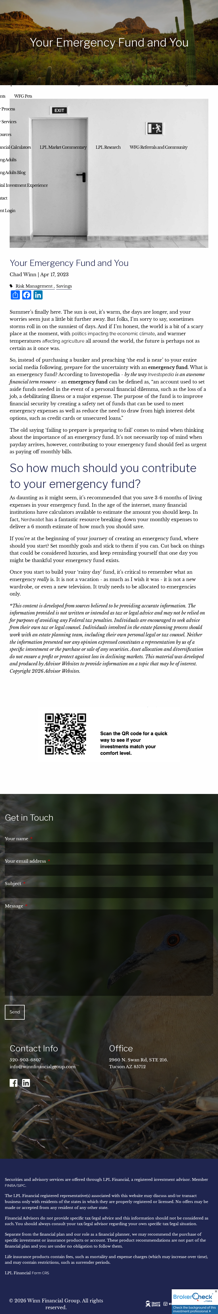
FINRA (10, 1185)
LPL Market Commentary (63, 147)
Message (38, 906)
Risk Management (34, 286)
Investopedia (161, 374)
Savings (64, 286)
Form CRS (40, 1273)
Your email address (49, 861)
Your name (40, 838)
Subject (37, 883)
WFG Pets (23, 96)
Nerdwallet (32, 519)
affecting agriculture (63, 341)
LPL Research (108, 147)
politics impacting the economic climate (113, 333)
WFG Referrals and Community (158, 147)
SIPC (21, 1185)
